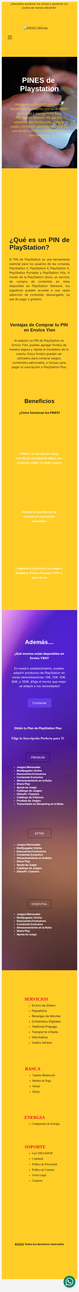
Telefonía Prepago (44, 1026)
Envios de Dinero (43, 1005)
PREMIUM (38, 757)
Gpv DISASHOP (42, 1153)
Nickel (36, 1086)
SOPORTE (35, 1146)
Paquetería (39, 1011)
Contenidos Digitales (46, 1021)
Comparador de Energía (46, 1123)
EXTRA (39, 833)
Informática (40, 1037)
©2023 (19, 1244)
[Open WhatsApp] (69, 1282)
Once (36, 1091)
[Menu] (10, 37)
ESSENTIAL (39, 904)
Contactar (39, 703)
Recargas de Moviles (46, 1016)
